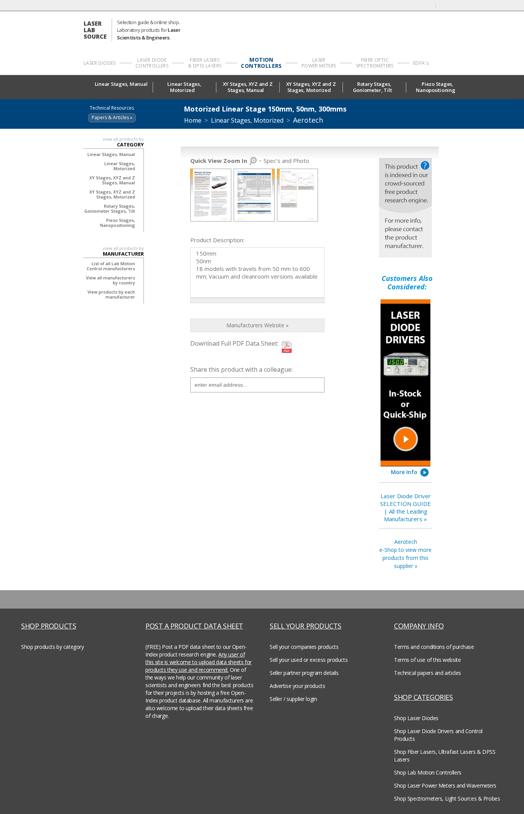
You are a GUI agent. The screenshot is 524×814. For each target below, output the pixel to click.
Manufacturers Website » (257, 325)
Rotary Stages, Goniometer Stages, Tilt (109, 208)
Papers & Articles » (112, 117)
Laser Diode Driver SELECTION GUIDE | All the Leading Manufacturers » (405, 507)
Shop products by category (52, 646)
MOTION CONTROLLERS (261, 63)
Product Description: (217, 240)
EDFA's (420, 63)
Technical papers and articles (427, 672)
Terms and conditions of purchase (434, 646)
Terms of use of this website (427, 659)
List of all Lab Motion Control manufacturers (111, 266)
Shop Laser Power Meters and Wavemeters (445, 785)
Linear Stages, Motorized (184, 87)
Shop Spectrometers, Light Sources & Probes (447, 798)
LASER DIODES (100, 63)
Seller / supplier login (293, 698)
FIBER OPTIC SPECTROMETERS (375, 63)
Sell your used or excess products (309, 659)
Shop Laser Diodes (416, 718)
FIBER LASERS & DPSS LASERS (204, 63)
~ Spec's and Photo (249, 160)
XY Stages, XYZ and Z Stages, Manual (248, 87)
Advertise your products (297, 685)
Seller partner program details (304, 672)
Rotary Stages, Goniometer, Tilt (372, 87)
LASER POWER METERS (319, 63)
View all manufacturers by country (110, 280)
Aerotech (308, 120)
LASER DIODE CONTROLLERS (151, 63)
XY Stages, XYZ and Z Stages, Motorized (311, 87)
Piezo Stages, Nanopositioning (435, 87)
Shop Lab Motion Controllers (427, 772)
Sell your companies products (304, 646)
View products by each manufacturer (111, 294)
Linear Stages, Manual (121, 84)
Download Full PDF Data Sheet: (234, 343)
